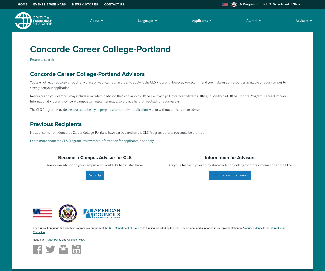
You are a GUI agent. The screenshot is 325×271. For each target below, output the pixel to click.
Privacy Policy (53, 239)
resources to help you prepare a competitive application (108, 109)
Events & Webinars (49, 4)
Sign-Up (95, 175)
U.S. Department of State (283, 4)
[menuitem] (95, 20)
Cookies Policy (75, 239)
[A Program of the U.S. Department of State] (67, 213)
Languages (145, 20)
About (94, 20)
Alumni (251, 20)
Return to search (42, 59)
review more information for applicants (110, 140)
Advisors (302, 20)
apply (149, 140)
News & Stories (85, 4)
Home (22, 4)
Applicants (200, 20)
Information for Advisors (230, 175)
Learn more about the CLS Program (55, 140)
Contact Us (114, 4)
